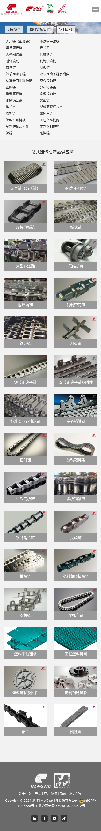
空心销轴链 (48, 80)
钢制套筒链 (48, 61)
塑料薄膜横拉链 (51, 107)
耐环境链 (12, 61)
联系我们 (75, 793)
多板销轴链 (48, 94)
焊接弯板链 (14, 48)
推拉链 (11, 107)
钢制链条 (14, 29)
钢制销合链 (14, 100)
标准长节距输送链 (19, 80)
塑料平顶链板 (16, 120)
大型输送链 (14, 54)
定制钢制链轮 (49, 126)
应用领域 (50, 793)
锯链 (9, 133)
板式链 (45, 48)
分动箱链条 (48, 87)
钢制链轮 (65, 29)
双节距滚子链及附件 (54, 74)
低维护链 (46, 54)
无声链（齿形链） (19, 41)
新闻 (63, 793)
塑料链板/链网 (40, 29)
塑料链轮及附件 (17, 126)
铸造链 (11, 67)
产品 (38, 793)
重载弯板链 (14, 94)
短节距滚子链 (16, 74)
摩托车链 (46, 113)
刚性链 (45, 133)
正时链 (11, 87)
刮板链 (45, 67)
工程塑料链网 (49, 120)
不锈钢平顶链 (49, 41)
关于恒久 (25, 793)
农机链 (11, 113)
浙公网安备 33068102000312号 (61, 806)
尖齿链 (45, 100)
